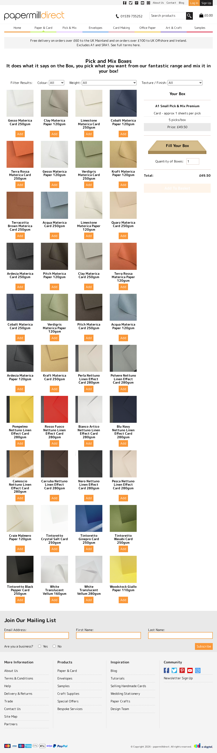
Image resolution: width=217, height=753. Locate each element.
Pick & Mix (70, 28)
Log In (194, 3)
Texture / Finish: (154, 82)
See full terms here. (125, 45)
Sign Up (206, 3)
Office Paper (147, 28)
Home (17, 28)
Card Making (121, 28)
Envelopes (95, 28)
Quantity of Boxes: (169, 161)
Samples (199, 28)
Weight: (75, 82)
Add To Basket (177, 188)
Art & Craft (174, 28)
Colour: (43, 82)
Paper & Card (43, 28)
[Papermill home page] (34, 17)
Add (20, 134)
